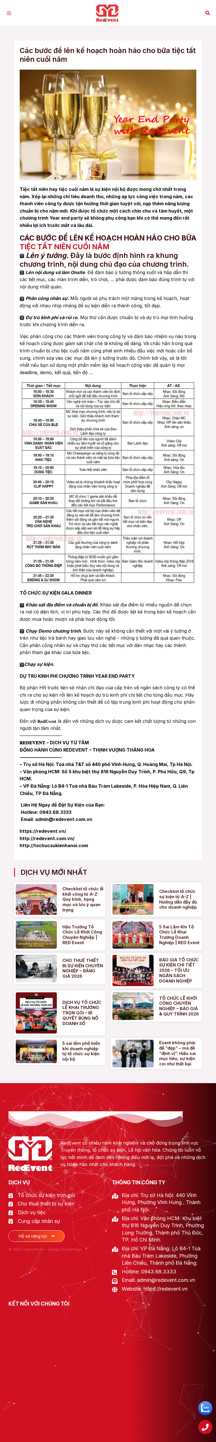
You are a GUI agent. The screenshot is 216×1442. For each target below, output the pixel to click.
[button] (207, 13)
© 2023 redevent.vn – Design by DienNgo (45, 1249)
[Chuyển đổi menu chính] (9, 13)
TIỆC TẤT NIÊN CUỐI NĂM (64, 246)
